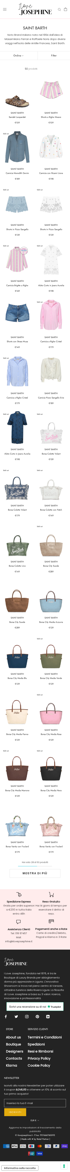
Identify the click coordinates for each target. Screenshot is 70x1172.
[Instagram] (27, 1016)
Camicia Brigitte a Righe (17, 285)
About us (13, 1037)
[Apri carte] (65, 9)
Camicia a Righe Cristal (51, 341)
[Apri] (4, 9)
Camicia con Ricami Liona (51, 173)
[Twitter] (17, 1016)
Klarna (11, 1065)
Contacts (14, 1058)
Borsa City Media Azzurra (51, 622)
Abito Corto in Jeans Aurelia (51, 285)
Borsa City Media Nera (51, 790)
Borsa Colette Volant (51, 453)
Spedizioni (36, 1044)
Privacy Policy (39, 1058)
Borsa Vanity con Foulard (17, 846)
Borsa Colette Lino (17, 565)
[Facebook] (6, 1016)
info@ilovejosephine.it (18, 941)
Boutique (13, 1044)
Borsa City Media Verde (51, 678)
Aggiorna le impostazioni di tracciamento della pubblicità (35, 1129)
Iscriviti (15, 1112)
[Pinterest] (38, 1016)
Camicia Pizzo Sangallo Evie (51, 397)
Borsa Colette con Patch (51, 509)
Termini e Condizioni (45, 1037)
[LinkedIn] (48, 1016)
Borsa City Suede (51, 565)
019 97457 (21, 933)
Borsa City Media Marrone (17, 790)
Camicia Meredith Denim (17, 173)
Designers (14, 1051)
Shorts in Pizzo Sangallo (17, 229)
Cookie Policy (39, 1065)
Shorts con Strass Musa (17, 341)
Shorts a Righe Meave (51, 117)
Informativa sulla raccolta (20, 1168)
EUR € (33, 1120)
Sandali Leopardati (17, 117)
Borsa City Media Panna (17, 734)
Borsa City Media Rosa (51, 734)
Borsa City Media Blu (17, 678)
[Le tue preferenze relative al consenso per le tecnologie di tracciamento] (64, 1166)
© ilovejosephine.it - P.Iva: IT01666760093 (35, 1135)
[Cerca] (59, 9)
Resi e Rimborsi (40, 1051)
